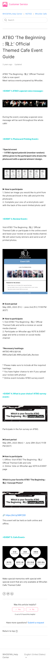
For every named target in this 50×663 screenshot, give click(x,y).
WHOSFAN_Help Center (12, 14)
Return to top (9, 631)
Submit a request (36, 622)
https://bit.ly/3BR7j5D (16, 515)
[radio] (18, 609)
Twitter (8, 593)
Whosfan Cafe (41, 14)
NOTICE (28, 14)
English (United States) (34, 654)
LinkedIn (12, 593)
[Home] (15, 6)
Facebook (4, 593)
